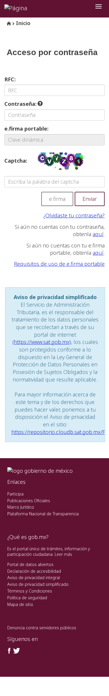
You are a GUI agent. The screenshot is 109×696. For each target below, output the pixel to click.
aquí (98, 234)
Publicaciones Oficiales (28, 500)
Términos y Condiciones (29, 591)
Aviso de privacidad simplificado (38, 584)
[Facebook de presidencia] (9, 651)
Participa (15, 494)
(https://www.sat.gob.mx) (41, 341)
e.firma (57, 198)
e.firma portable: (26, 128)
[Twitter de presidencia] (16, 651)
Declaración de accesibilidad (34, 571)
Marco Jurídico (20, 507)
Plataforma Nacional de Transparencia (43, 513)
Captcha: (15, 160)
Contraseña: (21, 103)
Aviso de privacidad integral (33, 577)
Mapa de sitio (20, 604)
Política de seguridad (27, 597)
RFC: (10, 79)
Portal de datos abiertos (30, 564)
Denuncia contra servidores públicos (41, 627)
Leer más (63, 554)
